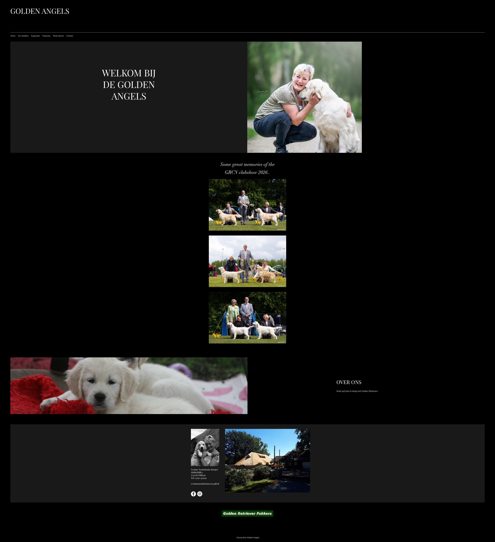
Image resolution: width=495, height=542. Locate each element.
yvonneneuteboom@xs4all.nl (205, 483)
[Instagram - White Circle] (199, 493)
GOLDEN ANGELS (39, 11)
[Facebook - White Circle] (193, 493)
